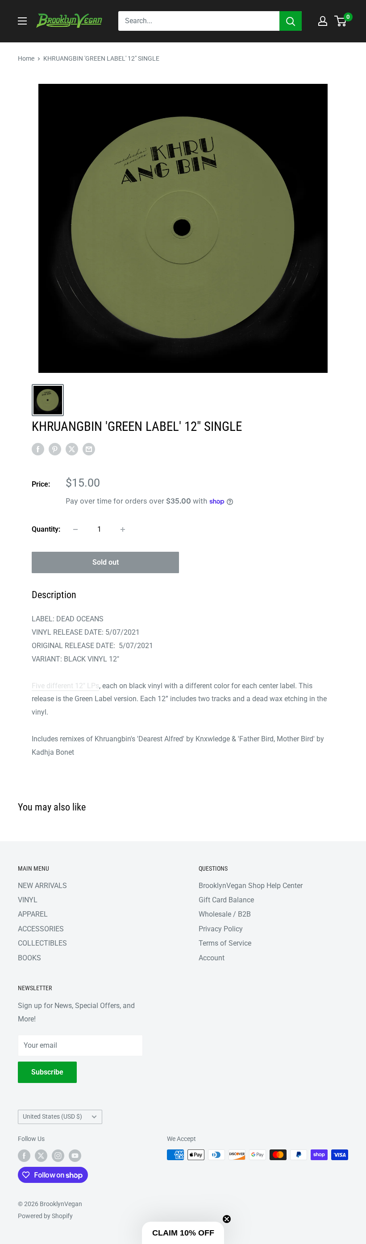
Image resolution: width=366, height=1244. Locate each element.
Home (26, 58)
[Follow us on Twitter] (41, 1155)
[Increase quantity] (122, 529)
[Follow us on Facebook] (24, 1155)
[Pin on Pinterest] (55, 448)
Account (212, 958)
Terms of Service (225, 943)
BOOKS (29, 958)
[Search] (290, 21)
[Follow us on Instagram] (58, 1155)
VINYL (27, 900)
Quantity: (46, 529)
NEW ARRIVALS (42, 885)
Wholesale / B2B (225, 914)
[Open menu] (22, 21)
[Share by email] (89, 448)
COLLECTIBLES (42, 943)
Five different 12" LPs (65, 686)
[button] (183, 1233)
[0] (340, 21)
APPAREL (33, 914)
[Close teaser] (226, 1219)
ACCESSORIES (41, 929)
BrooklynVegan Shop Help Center (251, 885)
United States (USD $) (52, 1116)
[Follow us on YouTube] (75, 1155)
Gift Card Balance (226, 900)
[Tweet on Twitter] (72, 448)
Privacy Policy (221, 929)
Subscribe (47, 1072)
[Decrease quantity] (75, 529)
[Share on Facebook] (38, 448)
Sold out (105, 562)
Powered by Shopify (45, 1215)
